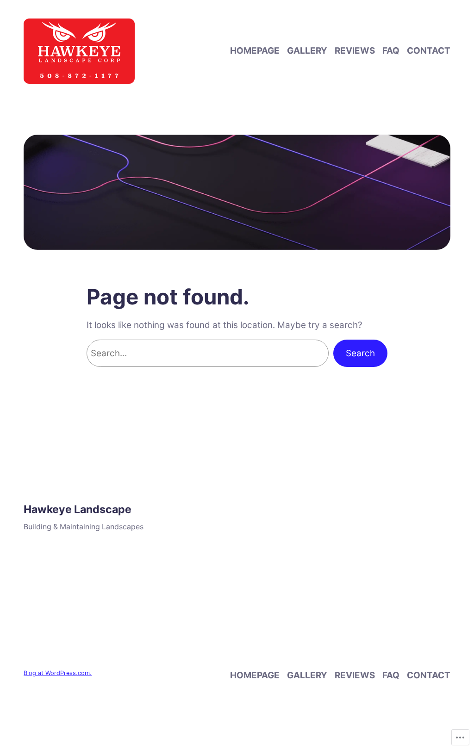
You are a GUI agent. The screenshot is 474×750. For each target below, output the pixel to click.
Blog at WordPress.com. (58, 672)
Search (360, 353)
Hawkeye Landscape (77, 509)
